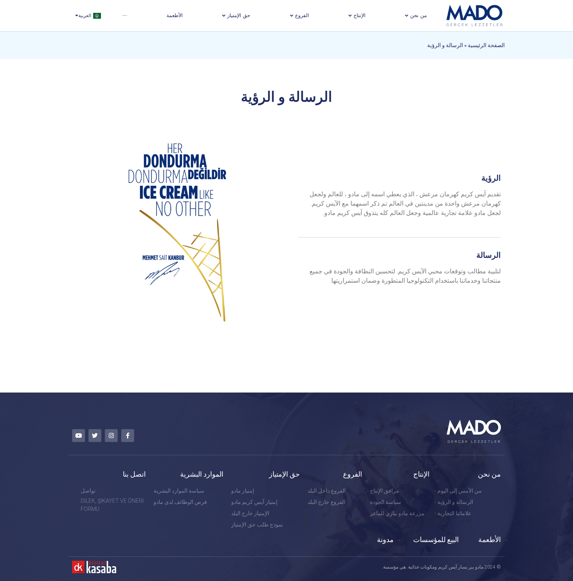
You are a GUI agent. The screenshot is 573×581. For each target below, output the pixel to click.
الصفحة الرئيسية (486, 45)
